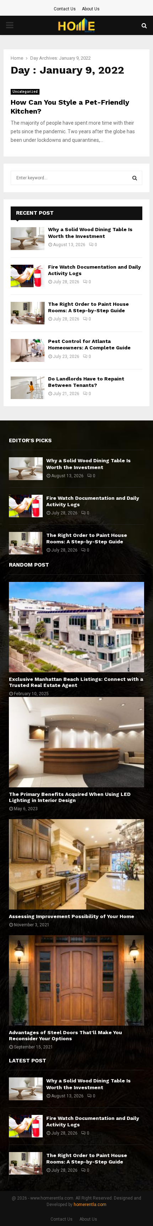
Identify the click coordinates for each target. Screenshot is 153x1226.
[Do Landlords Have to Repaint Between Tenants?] (27, 388)
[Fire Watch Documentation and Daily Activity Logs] (27, 276)
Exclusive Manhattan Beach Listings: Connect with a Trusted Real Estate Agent (76, 682)
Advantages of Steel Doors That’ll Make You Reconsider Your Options (65, 1035)
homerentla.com (90, 1204)
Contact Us (65, 8)
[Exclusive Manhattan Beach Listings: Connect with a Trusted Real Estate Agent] (76, 627)
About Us (91, 8)
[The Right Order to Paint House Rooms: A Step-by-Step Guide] (27, 313)
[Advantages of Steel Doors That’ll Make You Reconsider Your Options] (76, 980)
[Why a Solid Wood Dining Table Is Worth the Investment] (27, 238)
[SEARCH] (134, 178)
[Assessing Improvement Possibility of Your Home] (76, 864)
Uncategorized (25, 92)
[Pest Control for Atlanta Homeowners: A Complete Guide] (27, 350)
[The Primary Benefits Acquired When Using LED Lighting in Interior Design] (76, 742)
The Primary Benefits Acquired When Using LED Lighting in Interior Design (70, 797)
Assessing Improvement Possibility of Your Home (71, 916)
